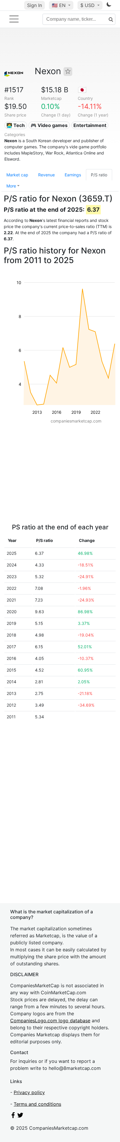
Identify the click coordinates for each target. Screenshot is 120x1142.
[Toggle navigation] (14, 19)
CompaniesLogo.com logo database (50, 1020)
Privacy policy (29, 1092)
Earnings (73, 174)
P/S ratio (99, 174)
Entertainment (89, 125)
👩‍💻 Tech (15, 125)
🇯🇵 (82, 90)
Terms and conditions (37, 1104)
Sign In (34, 5)
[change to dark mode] (109, 5)
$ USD (88, 5)
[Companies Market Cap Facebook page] (13, 1116)
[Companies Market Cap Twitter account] (20, 1116)
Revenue (46, 174)
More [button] (11, 185)
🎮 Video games (49, 125)
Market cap (17, 174)
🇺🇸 (59, 5)
